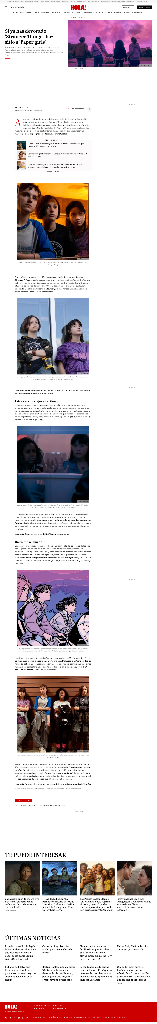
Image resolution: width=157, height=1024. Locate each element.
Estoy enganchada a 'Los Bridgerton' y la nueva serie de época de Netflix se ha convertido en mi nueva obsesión (134, 904)
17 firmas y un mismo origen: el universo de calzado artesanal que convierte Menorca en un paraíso (56, 144)
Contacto (58, 1006)
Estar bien (76, 12)
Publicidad (39, 1008)
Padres (127, 12)
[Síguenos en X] (15, 1018)
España (126, 7)
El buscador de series (52, 805)
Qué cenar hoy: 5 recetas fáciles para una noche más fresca (57, 949)
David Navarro (21, 107)
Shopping (88, 12)
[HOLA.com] (78, 8)
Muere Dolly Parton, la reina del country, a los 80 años (133, 947)
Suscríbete (144, 7)
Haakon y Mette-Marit (31, 1)
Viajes (107, 12)
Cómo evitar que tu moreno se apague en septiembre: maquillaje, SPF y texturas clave (57, 155)
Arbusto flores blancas (118, 1)
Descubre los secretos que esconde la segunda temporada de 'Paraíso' (58, 784)
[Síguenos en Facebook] (11, 1018)
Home (73, 17)
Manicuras (65, 1)
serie (62, 119)
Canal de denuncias (114, 1017)
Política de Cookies (60, 1017)
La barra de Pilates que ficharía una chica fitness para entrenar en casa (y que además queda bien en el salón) (20, 973)
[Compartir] (89, 109)
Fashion (44, 12)
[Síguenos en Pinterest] (27, 1018)
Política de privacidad (87, 1017)
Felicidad (72, 1)
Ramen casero (130, 1)
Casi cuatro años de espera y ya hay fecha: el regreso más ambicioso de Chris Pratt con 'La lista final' (22, 903)
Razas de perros (81, 1)
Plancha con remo (93, 1)
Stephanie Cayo (55, 1)
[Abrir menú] (6, 7)
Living (98, 12)
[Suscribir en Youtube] (23, 1018)
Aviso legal (40, 1017)
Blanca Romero (44, 1)
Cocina (65, 12)
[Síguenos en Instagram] (6, 1018)
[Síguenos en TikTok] (19, 1018)
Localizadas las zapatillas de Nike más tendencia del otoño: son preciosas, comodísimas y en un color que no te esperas (55, 165)
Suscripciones (41, 1006)
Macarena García (64, 773)
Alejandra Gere (105, 1)
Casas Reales (31, 12)
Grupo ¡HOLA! (60, 1008)
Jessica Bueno (19, 1)
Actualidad (17, 12)
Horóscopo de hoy (142, 1)
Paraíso (47, 773)
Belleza (55, 12)
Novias (117, 12)
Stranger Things (22, 280)
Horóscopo (137, 12)
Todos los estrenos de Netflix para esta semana (47, 534)
